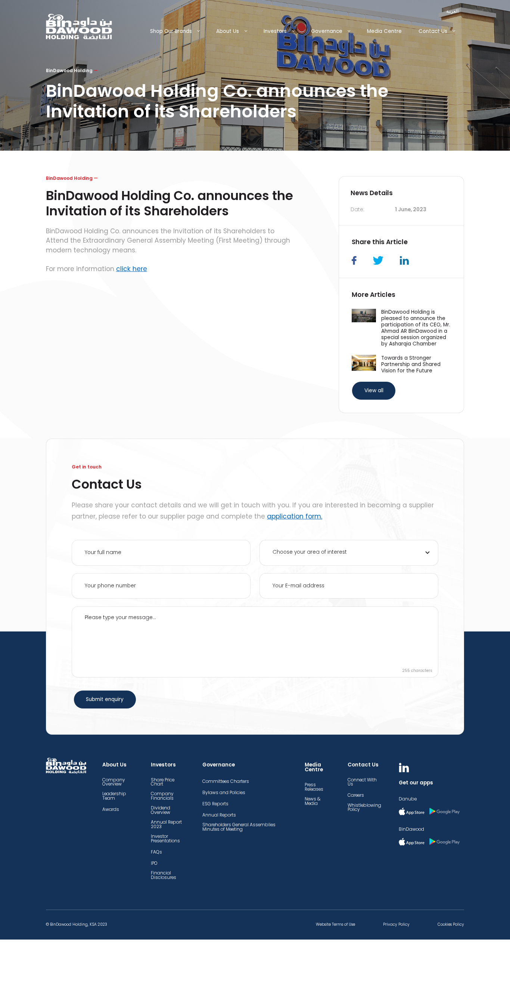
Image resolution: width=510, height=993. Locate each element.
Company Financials (162, 795)
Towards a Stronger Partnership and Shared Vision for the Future (411, 364)
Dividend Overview (160, 810)
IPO (154, 863)
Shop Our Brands (171, 31)
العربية (452, 11)
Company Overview (113, 782)
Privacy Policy (396, 924)
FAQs (156, 852)
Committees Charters (225, 781)
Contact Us (433, 31)
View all (373, 390)
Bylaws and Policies (223, 792)
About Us (227, 31)
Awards (110, 809)
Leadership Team (114, 795)
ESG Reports (215, 804)
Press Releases (314, 787)
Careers (356, 795)
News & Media (312, 801)
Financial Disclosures (163, 875)
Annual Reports (219, 815)
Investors (275, 31)
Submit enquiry (105, 699)
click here (131, 268)
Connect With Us (362, 782)
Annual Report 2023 (166, 824)
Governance (326, 31)
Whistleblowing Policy (364, 807)
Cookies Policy (451, 924)
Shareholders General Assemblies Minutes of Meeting (239, 827)
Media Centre (384, 31)
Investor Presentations (165, 838)
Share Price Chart (162, 782)
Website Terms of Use (335, 924)
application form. (294, 516)
